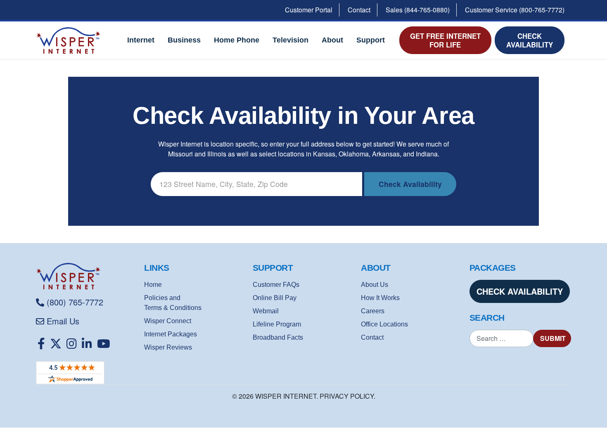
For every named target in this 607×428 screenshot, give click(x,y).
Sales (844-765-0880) (418, 9)
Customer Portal (308, 9)
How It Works (380, 297)
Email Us (63, 321)
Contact (359, 9)
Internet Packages (170, 334)
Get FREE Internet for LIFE (445, 40)
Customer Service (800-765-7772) (514, 9)
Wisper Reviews (168, 347)
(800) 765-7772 (75, 302)
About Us (374, 284)
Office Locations (384, 324)
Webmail (266, 310)
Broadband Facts (278, 337)
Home (153, 284)
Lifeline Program (277, 324)
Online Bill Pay (274, 297)
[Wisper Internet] (87, 276)
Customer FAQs (276, 284)
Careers (372, 310)
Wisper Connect (167, 320)
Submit (553, 338)
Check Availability (529, 40)
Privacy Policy (347, 396)
